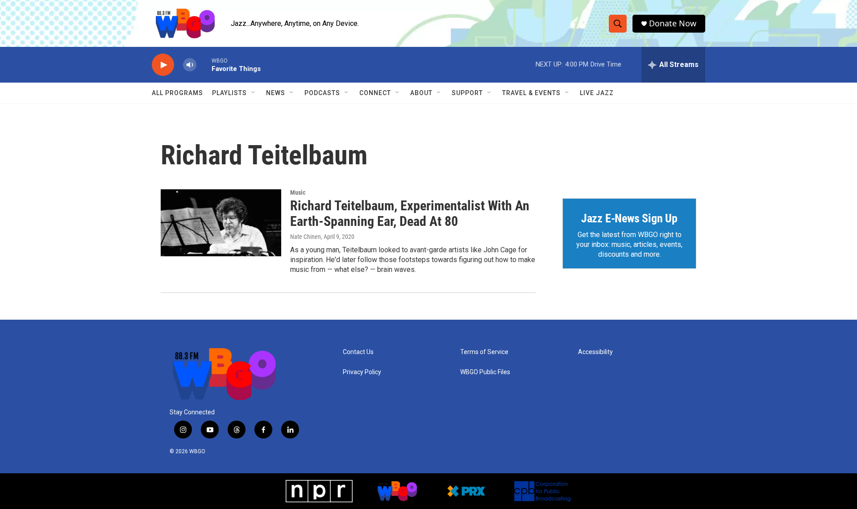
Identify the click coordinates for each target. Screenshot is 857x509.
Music (297, 192)
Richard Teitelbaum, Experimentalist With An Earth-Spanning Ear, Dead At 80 (409, 213)
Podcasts (322, 92)
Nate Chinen (305, 236)
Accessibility (595, 352)
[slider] (204, 64)
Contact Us (358, 352)
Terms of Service (484, 352)
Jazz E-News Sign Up (629, 218)
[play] (163, 65)
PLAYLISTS (229, 92)
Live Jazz (597, 92)
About (421, 92)
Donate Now (672, 23)
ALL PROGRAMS (177, 92)
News (275, 92)
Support (467, 92)
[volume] (189, 65)
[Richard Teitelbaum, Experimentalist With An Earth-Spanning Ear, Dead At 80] (221, 222)
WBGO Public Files (485, 372)
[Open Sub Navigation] (253, 92)
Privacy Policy (362, 372)
